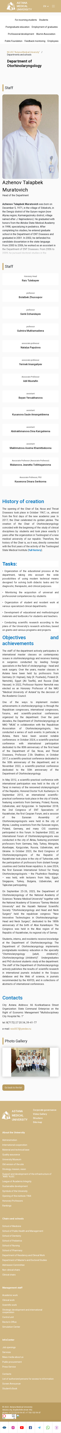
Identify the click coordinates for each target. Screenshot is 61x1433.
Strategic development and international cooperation (22, 1311)
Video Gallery (40, 1114)
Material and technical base (15, 1149)
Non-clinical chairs (11, 1270)
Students (43, 20)
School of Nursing (11, 1245)
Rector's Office (9, 1322)
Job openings (9, 1347)
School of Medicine (11, 1226)
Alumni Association (45, 34)
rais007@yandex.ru (20, 1028)
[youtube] (22, 1427)
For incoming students (26, 20)
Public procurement (12, 1362)
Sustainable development (15, 1186)
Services (6, 1352)
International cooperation (14, 1145)
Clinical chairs (9, 1274)
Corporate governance (44, 1110)
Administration (9, 1140)
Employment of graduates (45, 27)
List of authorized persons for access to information (28, 1379)
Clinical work (8, 1300)
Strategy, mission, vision (14, 1169)
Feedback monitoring (35, 41)
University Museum (11, 1159)
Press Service (9, 1367)
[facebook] (30, 1427)
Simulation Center (11, 1327)
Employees (53, 41)
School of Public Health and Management (22, 1231)
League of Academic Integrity (16, 1181)
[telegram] (39, 1427)
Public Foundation (13, 41)
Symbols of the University (15, 1191)
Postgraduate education (18, 27)
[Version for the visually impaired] (4, 1427)
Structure (38, 1118)
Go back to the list (13, 1087)
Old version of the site (13, 1164)
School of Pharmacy (12, 1250)
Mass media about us (12, 1357)
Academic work (10, 1295)
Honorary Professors (12, 1201)
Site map (37, 1122)
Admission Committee (13, 1265)
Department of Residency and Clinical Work (23, 1255)
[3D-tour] (56, 1427)
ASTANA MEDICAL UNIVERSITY (24, 6)
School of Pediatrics (12, 1240)
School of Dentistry (11, 1236)
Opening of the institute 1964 (16, 1196)
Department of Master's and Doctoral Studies (24, 1260)
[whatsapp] (48, 1427)
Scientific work (9, 1305)
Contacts (6, 1374)
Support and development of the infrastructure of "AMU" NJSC (26, 1175)
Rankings (6, 1205)
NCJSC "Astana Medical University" (23, 52)
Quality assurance (11, 1154)
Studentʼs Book (9, 1388)
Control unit (8, 1317)
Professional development (21, 34)
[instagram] (13, 1427)
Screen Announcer (11, 1383)
